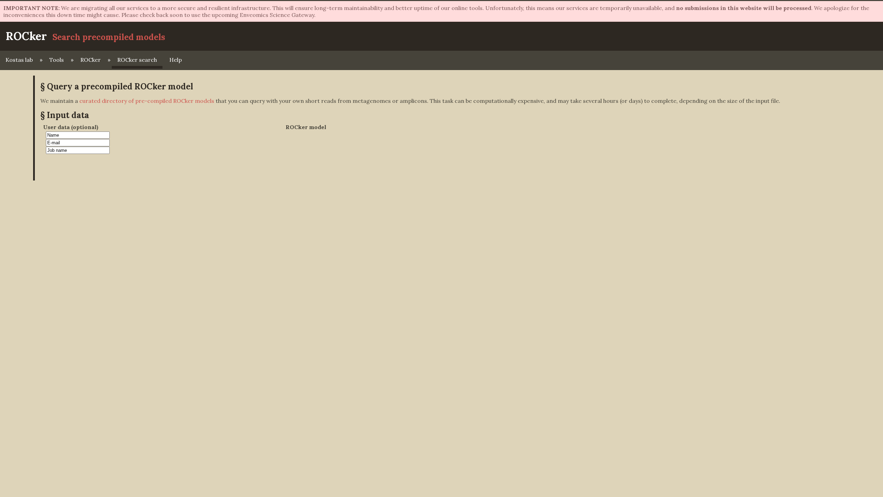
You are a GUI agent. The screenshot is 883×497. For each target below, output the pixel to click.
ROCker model (306, 127)
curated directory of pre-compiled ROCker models (146, 100)
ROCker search (137, 59)
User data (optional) (70, 127)
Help (175, 59)
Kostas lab (19, 59)
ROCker (26, 36)
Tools (56, 59)
